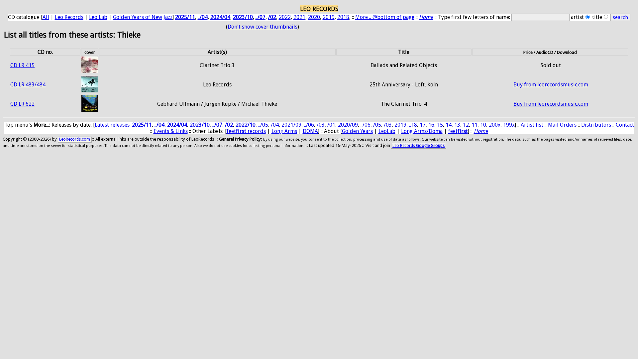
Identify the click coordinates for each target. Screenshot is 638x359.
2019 (329, 17)
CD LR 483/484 (28, 84)
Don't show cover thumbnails (262, 27)
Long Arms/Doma (422, 131)
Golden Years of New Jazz (142, 17)
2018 (343, 17)
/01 (331, 125)
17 (423, 125)
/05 (377, 125)
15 (440, 125)
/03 (321, 125)
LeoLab (386, 131)
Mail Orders (562, 125)
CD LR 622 (22, 104)
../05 (263, 125)
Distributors (596, 125)
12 (466, 125)
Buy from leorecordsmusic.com (550, 84)
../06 (309, 125)
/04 (275, 125)
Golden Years (357, 131)
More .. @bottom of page (384, 17)
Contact (625, 125)
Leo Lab (98, 17)
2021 (299, 17)
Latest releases (112, 125)
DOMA (310, 131)
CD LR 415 (22, 65)
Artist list (532, 125)
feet (458, 131)
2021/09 (291, 125)
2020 (314, 17)
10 (483, 125)
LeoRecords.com (74, 139)
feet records (246, 131)
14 (449, 125)
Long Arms (284, 131)
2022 (285, 17)
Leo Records (69, 17)
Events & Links (171, 131)
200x (494, 125)
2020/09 (348, 125)
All (46, 17)
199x (509, 125)
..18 (413, 125)
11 (475, 125)
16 (431, 125)
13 (457, 125)
